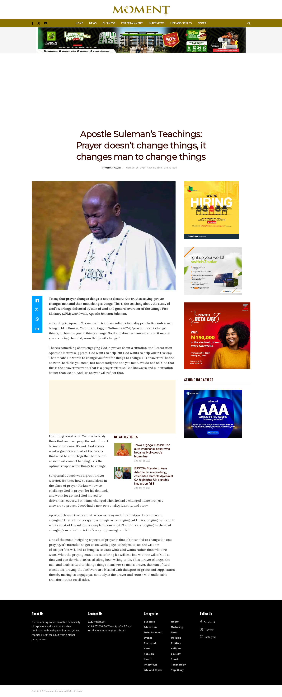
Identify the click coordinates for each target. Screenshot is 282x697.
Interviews (156, 23)
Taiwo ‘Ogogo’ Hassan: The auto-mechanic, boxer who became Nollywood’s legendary (152, 450)
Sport (202, 23)
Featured (150, 643)
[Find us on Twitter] (38, 23)
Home (79, 23)
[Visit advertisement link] (141, 40)
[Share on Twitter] (37, 310)
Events (148, 637)
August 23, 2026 (142, 488)
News (92, 23)
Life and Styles (181, 23)
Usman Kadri (113, 167)
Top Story (177, 670)
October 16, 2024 (135, 167)
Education (150, 627)
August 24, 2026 (142, 460)
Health (148, 659)
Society (176, 654)
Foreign (149, 654)
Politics (176, 643)
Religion (176, 648)
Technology (178, 664)
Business (109, 23)
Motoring (177, 627)
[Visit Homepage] (141, 9)
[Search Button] (248, 23)
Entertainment (132, 23)
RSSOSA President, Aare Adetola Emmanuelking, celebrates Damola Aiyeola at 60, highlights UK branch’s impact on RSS (153, 476)
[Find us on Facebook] (32, 23)
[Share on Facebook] (37, 300)
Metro (175, 621)
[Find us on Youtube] (45, 23)
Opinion (176, 637)
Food (147, 648)
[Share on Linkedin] (37, 328)
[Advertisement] (141, 82)
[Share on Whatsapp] (37, 319)
